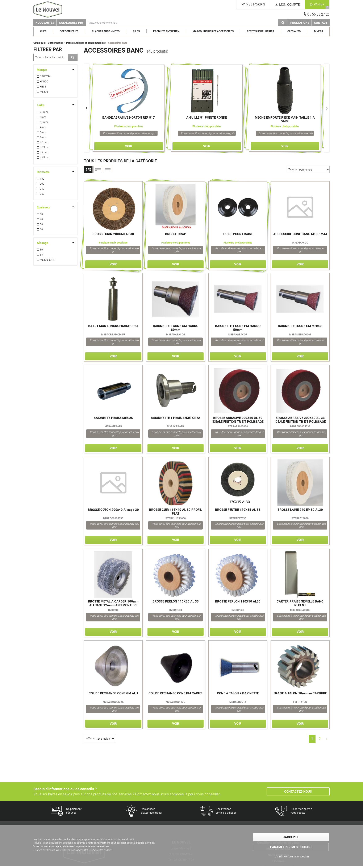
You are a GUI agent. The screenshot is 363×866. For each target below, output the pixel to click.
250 (42, 193)
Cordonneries (69, 31)
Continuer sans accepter (292, 856)
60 (41, 229)
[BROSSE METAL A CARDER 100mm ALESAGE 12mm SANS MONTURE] (113, 574)
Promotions (299, 22)
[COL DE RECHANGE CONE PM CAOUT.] (175, 666)
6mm (43, 132)
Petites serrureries (260, 31)
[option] (128, 108)
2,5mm (44, 112)
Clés (43, 31)
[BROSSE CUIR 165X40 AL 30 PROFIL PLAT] (175, 482)
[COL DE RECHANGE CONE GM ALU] (113, 666)
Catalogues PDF (71, 22)
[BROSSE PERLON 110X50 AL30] (238, 574)
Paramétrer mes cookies (290, 847)
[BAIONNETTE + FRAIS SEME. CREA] (175, 390)
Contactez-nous (298, 791)
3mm (43, 117)
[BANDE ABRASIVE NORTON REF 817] (128, 90)
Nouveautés (45, 22)
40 (41, 219)
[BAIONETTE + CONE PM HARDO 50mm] (238, 299)
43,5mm (44, 157)
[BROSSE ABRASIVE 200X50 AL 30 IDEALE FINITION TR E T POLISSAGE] (238, 390)
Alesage (42, 243)
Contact (320, 22)
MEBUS (44, 91)
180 (42, 178)
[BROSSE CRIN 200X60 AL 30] (113, 207)
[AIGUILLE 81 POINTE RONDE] (206, 90)
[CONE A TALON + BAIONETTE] (238, 666)
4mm (43, 127)
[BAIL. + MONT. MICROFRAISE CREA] (113, 299)
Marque (42, 70)
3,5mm (44, 122)
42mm (43, 142)
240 (42, 188)
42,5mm (44, 147)
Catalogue (39, 42)
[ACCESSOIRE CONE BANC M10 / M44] (300, 207)
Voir (128, 146)
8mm (43, 137)
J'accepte (291, 837)
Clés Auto (294, 31)
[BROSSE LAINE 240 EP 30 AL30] (300, 482)
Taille (40, 105)
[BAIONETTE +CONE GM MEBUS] (300, 299)
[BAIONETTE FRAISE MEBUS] (113, 390)
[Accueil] (53, 9)
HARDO (44, 81)
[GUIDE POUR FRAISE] (238, 207)
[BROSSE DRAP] (175, 207)
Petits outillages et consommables (85, 42)
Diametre (43, 172)
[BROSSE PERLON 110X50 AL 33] (175, 574)
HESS (43, 86)
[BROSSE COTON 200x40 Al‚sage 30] (113, 482)
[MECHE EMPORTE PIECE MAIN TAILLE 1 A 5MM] (284, 90)
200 (42, 183)
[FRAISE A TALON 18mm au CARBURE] (300, 666)
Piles (136, 31)
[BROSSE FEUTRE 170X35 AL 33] (238, 482)
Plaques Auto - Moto (106, 31)
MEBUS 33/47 (48, 259)
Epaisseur (43, 207)
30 (41, 214)
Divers (318, 31)
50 (41, 224)
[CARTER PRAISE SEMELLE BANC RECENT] (300, 574)
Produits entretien (166, 31)
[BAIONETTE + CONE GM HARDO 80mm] (175, 299)
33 (41, 254)
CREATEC (45, 76)
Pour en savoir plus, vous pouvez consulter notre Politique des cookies (72, 850)
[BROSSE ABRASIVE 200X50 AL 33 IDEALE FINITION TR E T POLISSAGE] (300, 390)
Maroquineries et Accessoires (213, 31)
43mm (43, 152)
